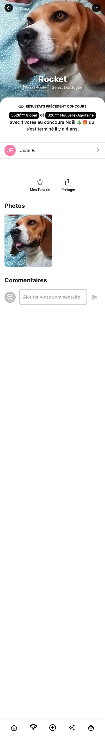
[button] (8, 7)
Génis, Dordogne (67, 87)
